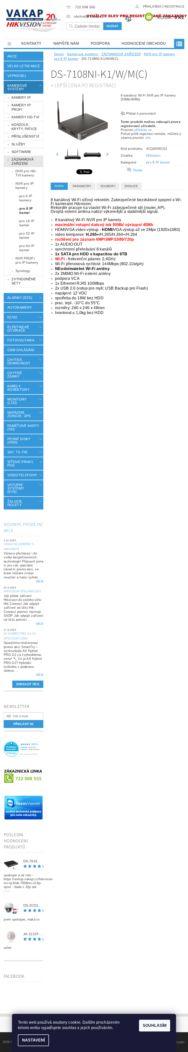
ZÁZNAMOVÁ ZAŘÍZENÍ (23, 161)
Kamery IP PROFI (21, 107)
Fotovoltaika (20, 340)
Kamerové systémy (17, 87)
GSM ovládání (20, 350)
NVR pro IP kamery (24, 186)
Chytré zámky (14, 374)
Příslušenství (25, 136)
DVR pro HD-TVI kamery (26, 173)
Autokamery (19, 307)
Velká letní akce (23, 66)
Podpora (100, 43)
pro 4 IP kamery (25, 198)
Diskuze (131, 186)
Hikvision (153, 155)
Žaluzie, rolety (15, 503)
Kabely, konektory (18, 387)
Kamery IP (21, 97)
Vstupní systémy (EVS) (15, 488)
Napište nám (66, 43)
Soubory (108, 186)
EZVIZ (12, 317)
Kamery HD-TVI (25, 117)
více (39, 581)
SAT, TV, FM (17, 452)
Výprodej (16, 76)
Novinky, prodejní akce (23, 527)
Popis (59, 186)
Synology (22, 271)
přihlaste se (143, 130)
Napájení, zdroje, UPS (19, 414)
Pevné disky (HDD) (19, 440)
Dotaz (138, 170)
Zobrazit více (27, 684)
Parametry (82, 186)
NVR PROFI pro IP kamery (26, 260)
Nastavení (33, 1040)
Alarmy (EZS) (19, 298)
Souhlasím (154, 1025)
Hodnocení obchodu (144, 43)
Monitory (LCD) (17, 401)
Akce (12, 56)
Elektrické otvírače (18, 328)
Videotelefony (22, 475)
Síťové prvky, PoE (20, 463)
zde (147, 138)
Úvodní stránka (9, 43)
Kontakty (31, 43)
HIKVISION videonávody (22, 591)
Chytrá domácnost (18, 361)
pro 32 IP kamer (26, 235)
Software (21, 152)
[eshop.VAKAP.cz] (33, 21)
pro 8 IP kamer (26, 210)
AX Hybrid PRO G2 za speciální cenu (20, 636)
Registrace (174, 6)
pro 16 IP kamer (26, 223)
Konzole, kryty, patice (24, 127)
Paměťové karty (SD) (23, 427)
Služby (18, 144)
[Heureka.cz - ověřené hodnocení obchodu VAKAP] (23, 749)
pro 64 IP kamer (26, 248)
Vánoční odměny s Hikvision (19, 547)
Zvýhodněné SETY (24, 281)
